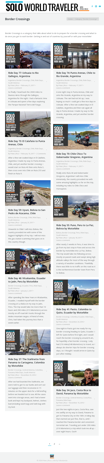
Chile (32, 80)
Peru (78, 233)
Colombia (74, 317)
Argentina (12, 80)
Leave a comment (15, 88)
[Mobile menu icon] (4, 6)
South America (13, 83)
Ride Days (39, 80)
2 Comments (41, 153)
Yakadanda (62, 460)
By (13, 85)
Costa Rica (87, 398)
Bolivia (10, 217)
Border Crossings (23, 80)
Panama (11, 372)
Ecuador (25, 286)
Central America (28, 370)
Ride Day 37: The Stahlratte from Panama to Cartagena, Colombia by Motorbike (26, 362)
